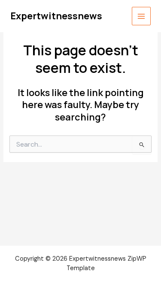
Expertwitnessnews (56, 15)
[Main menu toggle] (141, 16)
